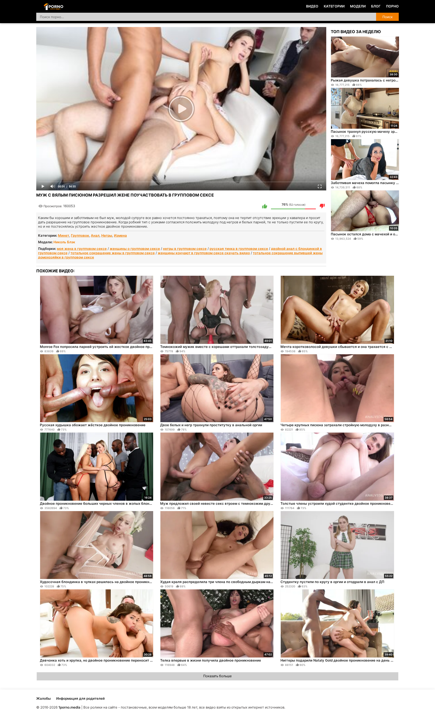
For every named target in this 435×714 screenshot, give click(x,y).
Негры (106, 235)
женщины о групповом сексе (135, 248)
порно (392, 6)
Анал (95, 235)
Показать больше (217, 676)
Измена (120, 235)
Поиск (387, 17)
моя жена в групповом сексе (82, 248)
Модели (358, 6)
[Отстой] (322, 206)
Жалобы (43, 698)
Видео (312, 6)
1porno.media (69, 707)
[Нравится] (265, 206)
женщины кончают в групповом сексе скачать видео (204, 253)
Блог (376, 6)
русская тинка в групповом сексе (239, 248)
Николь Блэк (64, 242)
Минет (63, 235)
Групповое (80, 235)
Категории (334, 6)
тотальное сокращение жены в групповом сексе (112, 253)
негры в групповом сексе (185, 248)
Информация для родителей (80, 698)
